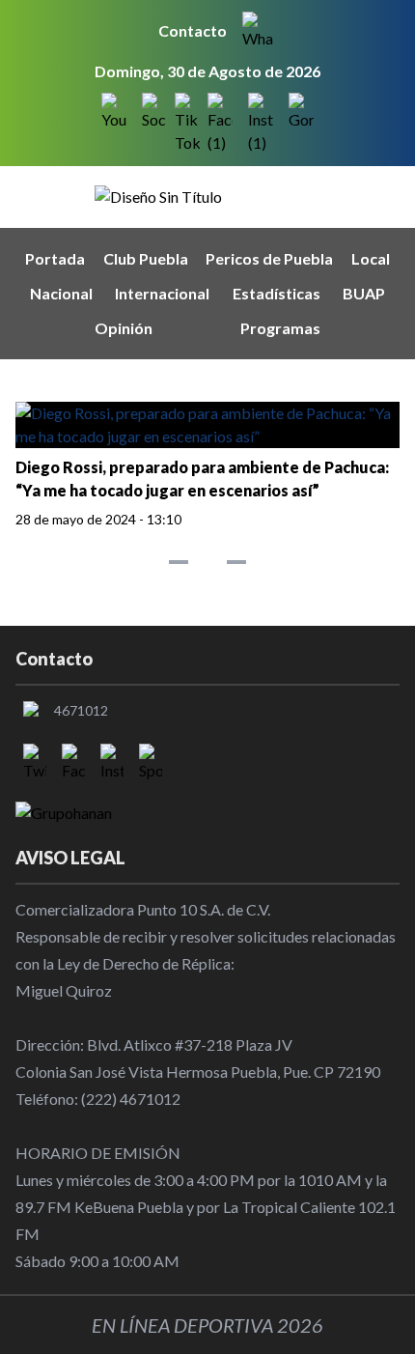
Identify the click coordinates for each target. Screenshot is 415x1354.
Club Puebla (145, 258)
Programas (280, 328)
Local (370, 258)
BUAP (364, 293)
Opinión (123, 328)
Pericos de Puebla (269, 258)
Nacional (61, 293)
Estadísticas (276, 293)
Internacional (162, 293)
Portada (55, 258)
